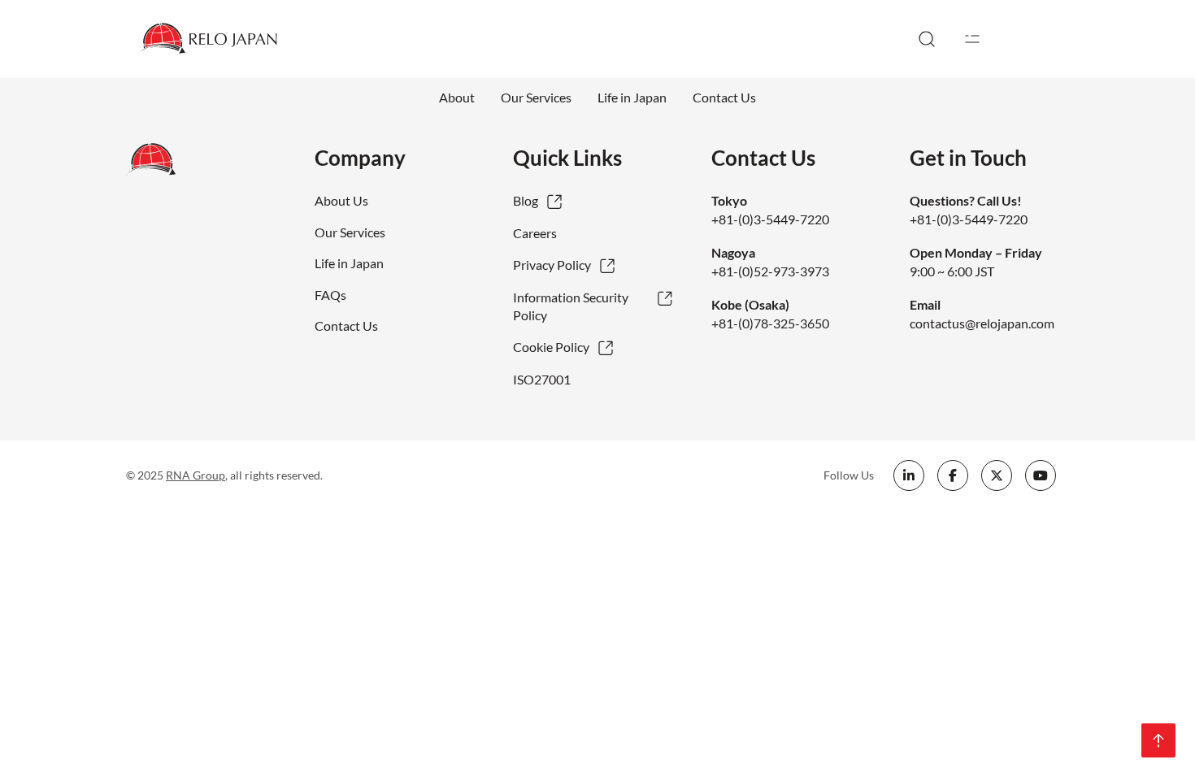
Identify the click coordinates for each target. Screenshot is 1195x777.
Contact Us (724, 97)
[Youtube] (1040, 475)
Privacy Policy (552, 264)
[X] (996, 475)
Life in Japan (632, 97)
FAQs (330, 294)
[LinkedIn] (908, 475)
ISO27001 (542, 379)
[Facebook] (952, 475)
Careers (535, 233)
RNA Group (195, 475)
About (457, 97)
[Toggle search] (926, 39)
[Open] (972, 39)
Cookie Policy (551, 346)
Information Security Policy (570, 306)
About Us (341, 200)
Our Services (536, 97)
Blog (525, 200)
